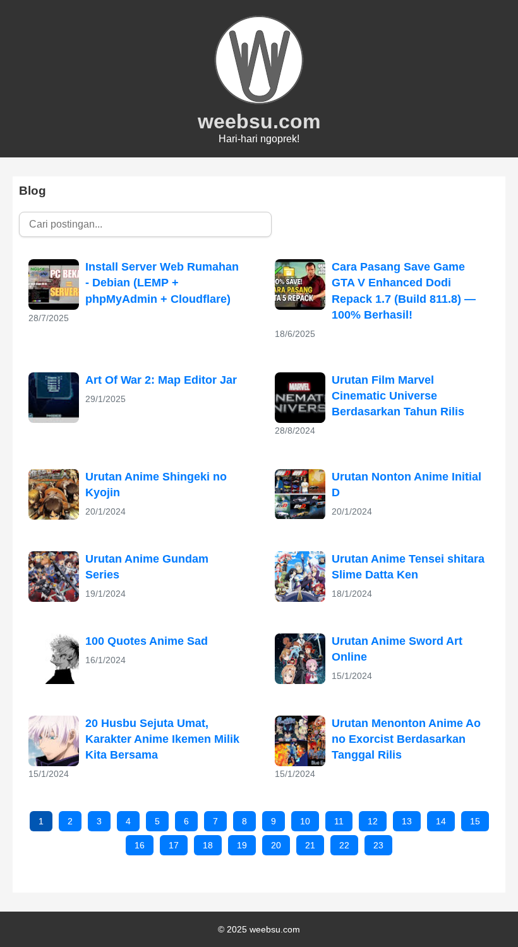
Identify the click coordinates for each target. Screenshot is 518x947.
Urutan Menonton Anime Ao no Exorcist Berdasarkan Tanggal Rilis (406, 739)
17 (174, 845)
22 (344, 845)
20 (276, 845)
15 (475, 821)
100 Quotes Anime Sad (146, 641)
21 (310, 845)
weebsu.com (259, 121)
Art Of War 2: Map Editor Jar (161, 380)
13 (407, 821)
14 (441, 821)
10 (305, 821)
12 (373, 821)
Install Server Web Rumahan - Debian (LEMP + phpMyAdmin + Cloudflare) (162, 282)
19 (242, 845)
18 (208, 845)
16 (140, 845)
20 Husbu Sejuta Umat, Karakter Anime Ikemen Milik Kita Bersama (162, 739)
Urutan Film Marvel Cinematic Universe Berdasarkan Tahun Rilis (398, 396)
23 (378, 845)
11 (339, 821)
